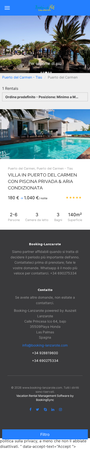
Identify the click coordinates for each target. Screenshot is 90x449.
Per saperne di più (45, 63)
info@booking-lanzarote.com (45, 345)
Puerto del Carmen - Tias (22, 77)
